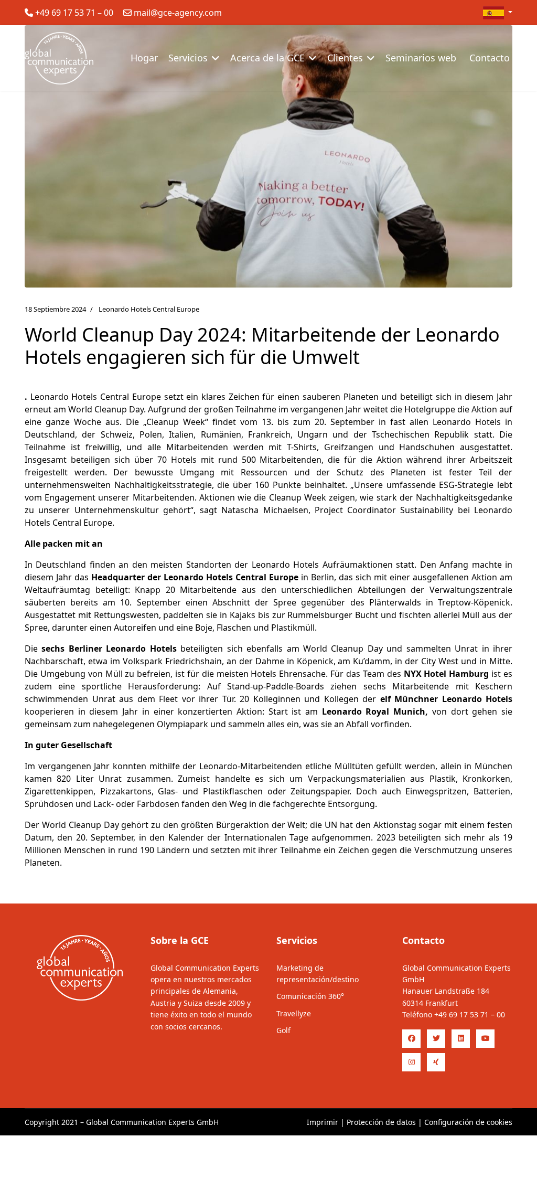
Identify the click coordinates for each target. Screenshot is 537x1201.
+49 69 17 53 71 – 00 (74, 12)
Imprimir (322, 1122)
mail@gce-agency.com (178, 12)
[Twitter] (436, 1038)
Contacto (489, 57)
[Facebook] (411, 1038)
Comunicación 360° (310, 996)
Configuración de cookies (468, 1122)
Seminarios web (420, 57)
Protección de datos (381, 1122)
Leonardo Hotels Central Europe (149, 309)
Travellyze (293, 1013)
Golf (283, 1030)
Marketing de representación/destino (317, 973)
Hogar (144, 57)
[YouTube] (485, 1038)
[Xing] (436, 1062)
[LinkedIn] (461, 1038)
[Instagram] (411, 1062)
